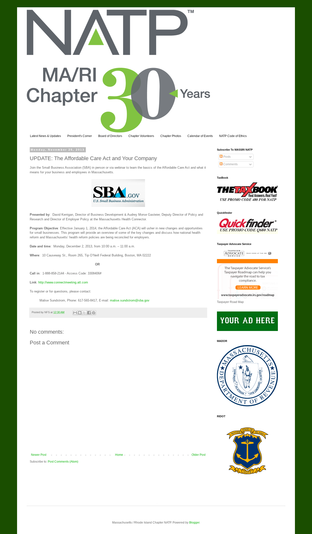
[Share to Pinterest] (93, 312)
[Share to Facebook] (89, 312)
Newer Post (38, 454)
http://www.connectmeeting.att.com (63, 282)
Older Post (198, 454)
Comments (230, 164)
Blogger (194, 522)
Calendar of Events (200, 136)
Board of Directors (110, 136)
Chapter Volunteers (141, 136)
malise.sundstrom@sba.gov (129, 300)
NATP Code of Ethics (233, 136)
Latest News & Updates (45, 136)
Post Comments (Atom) (63, 461)
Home (119, 454)
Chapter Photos (170, 136)
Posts (227, 156)
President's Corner (79, 136)
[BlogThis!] (79, 312)
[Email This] (75, 312)
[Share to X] (84, 312)
